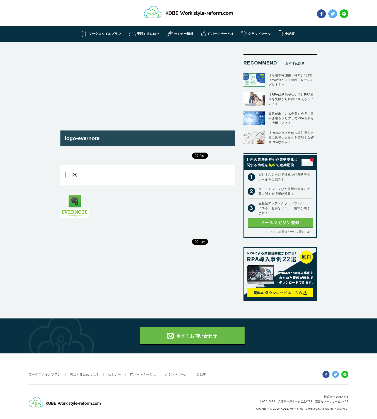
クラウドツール (176, 374)
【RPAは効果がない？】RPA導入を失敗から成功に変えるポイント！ (291, 99)
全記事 (201, 374)
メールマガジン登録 (280, 223)
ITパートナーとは (143, 374)
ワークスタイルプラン (45, 374)
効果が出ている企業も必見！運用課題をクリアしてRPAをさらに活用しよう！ (291, 118)
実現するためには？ (84, 374)
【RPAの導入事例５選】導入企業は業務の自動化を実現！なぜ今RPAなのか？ (291, 137)
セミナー (114, 374)
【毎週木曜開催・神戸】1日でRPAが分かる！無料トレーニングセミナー (291, 79)
